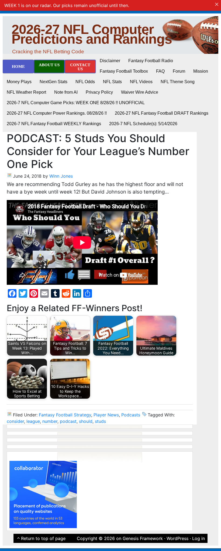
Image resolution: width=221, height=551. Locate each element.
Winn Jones (61, 176)
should (85, 421)
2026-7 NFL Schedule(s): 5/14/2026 (143, 123)
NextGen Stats (53, 81)
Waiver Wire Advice (139, 92)
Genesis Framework (143, 538)
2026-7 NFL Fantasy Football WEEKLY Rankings (54, 123)
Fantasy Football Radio (150, 60)
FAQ (160, 71)
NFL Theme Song (178, 81)
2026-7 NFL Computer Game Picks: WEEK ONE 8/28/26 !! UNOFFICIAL (76, 102)
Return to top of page (43, 538)
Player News (106, 414)
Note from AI (66, 92)
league (33, 421)
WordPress (177, 538)
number (49, 421)
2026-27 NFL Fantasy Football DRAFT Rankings (161, 113)
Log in (198, 538)
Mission (200, 71)
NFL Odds (85, 81)
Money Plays (19, 81)
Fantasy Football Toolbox (124, 71)
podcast (68, 421)
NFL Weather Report (26, 92)
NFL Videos (141, 81)
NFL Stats (112, 81)
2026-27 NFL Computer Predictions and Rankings (92, 34)
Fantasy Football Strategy (65, 414)
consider (15, 421)
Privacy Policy (99, 92)
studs (100, 421)
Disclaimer (110, 60)
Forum (179, 71)
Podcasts (130, 414)
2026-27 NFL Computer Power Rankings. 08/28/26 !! (57, 113)
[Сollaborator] (43, 494)
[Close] (216, 4)
